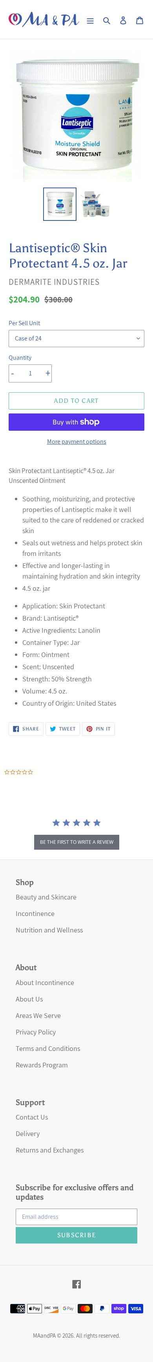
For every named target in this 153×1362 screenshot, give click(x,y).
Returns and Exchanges (50, 1149)
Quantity (20, 357)
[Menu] (90, 19)
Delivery (28, 1133)
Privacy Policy (36, 1031)
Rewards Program (42, 1064)
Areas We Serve (38, 1015)
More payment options (76, 441)
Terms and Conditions (48, 1048)
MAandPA (44, 1335)
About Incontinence (45, 982)
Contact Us (32, 1117)
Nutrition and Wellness (49, 929)
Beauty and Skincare (46, 896)
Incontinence (35, 913)
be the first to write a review (76, 842)
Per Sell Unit (24, 323)
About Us (29, 998)
